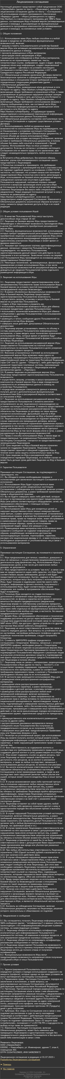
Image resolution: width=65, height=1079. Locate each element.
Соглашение (19, 1074)
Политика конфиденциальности (38, 1074)
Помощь (7, 1064)
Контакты (37, 1076)
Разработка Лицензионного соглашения (20, 1059)
